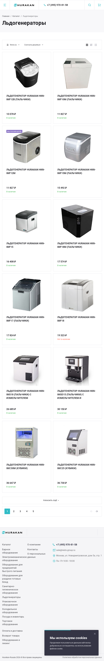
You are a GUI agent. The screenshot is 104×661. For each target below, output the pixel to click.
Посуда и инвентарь (13, 616)
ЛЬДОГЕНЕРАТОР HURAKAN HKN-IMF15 (25, 245)
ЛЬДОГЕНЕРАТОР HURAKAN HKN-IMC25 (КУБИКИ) (76, 466)
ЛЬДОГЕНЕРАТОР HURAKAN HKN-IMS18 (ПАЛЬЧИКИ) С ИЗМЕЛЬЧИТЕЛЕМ (25, 394)
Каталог (16, 16)
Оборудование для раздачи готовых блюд (12, 578)
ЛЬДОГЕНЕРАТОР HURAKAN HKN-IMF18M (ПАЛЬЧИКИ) (76, 245)
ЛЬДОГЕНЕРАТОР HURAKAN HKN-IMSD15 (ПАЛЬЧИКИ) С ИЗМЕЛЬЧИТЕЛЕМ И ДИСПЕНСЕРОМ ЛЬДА (76, 394)
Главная (5, 16)
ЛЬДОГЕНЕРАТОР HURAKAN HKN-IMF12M (25, 171)
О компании (33, 544)
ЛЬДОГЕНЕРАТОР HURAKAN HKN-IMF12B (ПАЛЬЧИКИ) (25, 97)
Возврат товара (10, 635)
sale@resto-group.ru (65, 550)
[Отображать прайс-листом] (95, 45)
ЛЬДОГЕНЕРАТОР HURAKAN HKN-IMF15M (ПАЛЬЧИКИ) (76, 171)
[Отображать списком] (91, 45)
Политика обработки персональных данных (82, 657)
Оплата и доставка (12, 630)
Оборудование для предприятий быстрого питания (12, 567)
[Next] (97, 511)
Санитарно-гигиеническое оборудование (10, 589)
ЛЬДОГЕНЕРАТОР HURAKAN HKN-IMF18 (76, 319)
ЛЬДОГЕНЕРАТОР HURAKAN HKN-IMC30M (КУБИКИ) (25, 466)
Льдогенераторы (11, 597)
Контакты (32, 549)
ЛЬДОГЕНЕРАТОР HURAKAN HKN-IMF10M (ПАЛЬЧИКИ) (76, 97)
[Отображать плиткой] (87, 45)
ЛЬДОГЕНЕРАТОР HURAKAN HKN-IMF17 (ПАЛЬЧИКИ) (25, 319)
